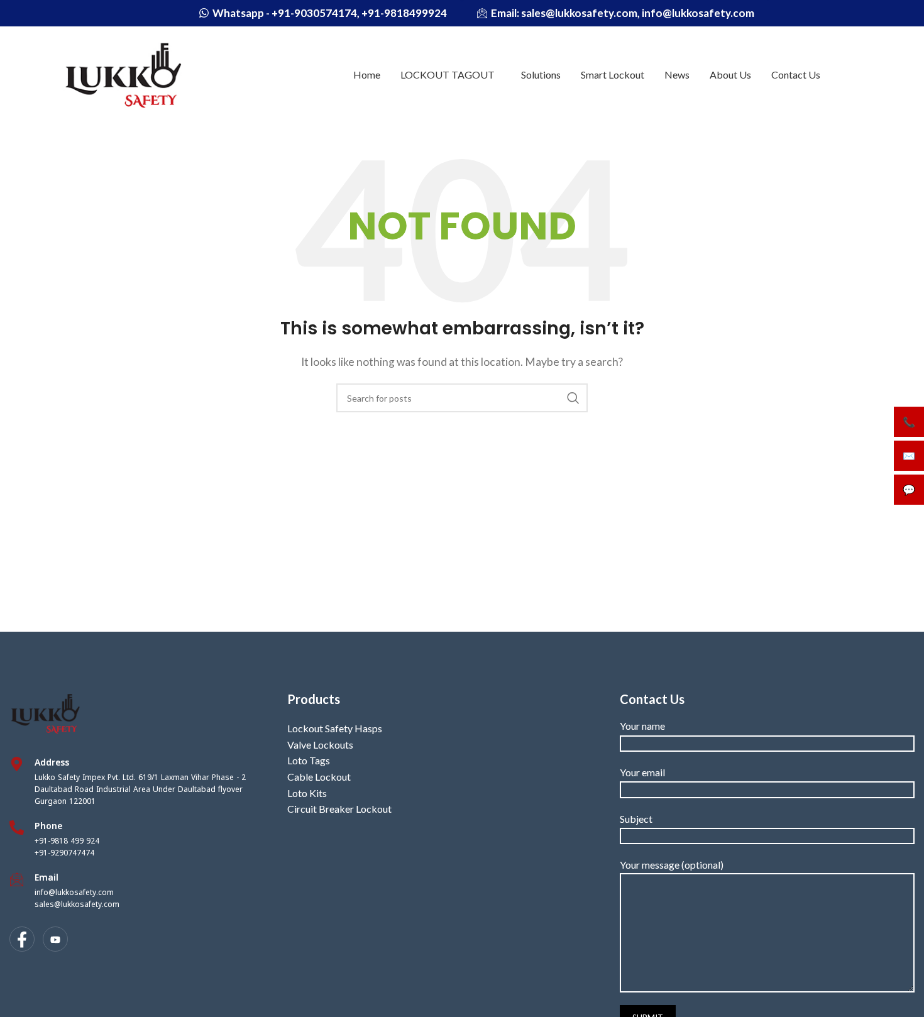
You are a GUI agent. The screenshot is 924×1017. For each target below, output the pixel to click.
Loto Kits (307, 793)
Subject (636, 819)
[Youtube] (55, 939)
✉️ (909, 455)
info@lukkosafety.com (74, 892)
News (677, 74)
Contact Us (795, 74)
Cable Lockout (319, 777)
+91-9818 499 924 (67, 841)
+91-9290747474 (64, 853)
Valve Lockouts (320, 744)
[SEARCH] (573, 397)
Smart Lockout (612, 74)
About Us (730, 74)
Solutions (541, 74)
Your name (642, 726)
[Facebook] (22, 939)
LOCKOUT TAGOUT (447, 74)
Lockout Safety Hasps (334, 728)
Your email (642, 772)
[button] (450, 75)
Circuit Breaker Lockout (339, 809)
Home (366, 74)
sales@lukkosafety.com (77, 904)
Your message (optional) (671, 865)
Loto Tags (308, 760)
